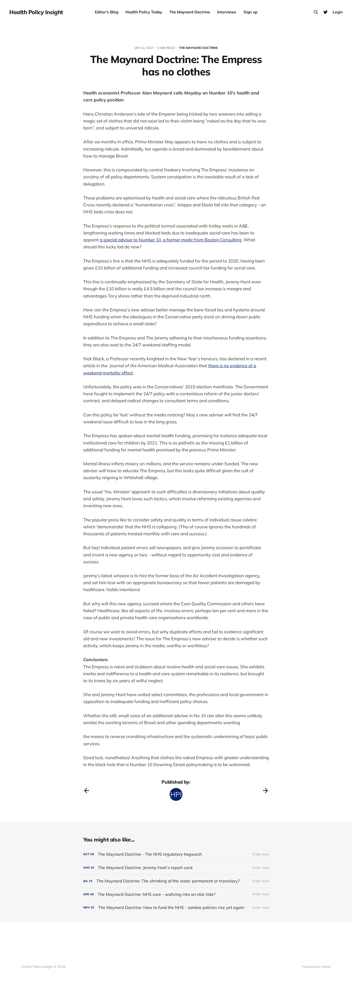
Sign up (250, 12)
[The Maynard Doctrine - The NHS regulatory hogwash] (176, 854)
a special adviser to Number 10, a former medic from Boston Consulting (170, 239)
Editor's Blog (106, 12)
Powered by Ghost (316, 967)
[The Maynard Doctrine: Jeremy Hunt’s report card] (176, 867)
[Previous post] (86, 790)
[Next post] (265, 790)
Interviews (226, 12)
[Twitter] (325, 12)
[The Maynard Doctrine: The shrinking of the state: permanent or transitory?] (176, 881)
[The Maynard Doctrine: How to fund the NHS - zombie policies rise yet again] (176, 907)
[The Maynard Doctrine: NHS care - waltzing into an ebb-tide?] (176, 894)
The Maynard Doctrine (189, 12)
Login (338, 12)
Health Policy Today (143, 12)
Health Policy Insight (36, 12)
